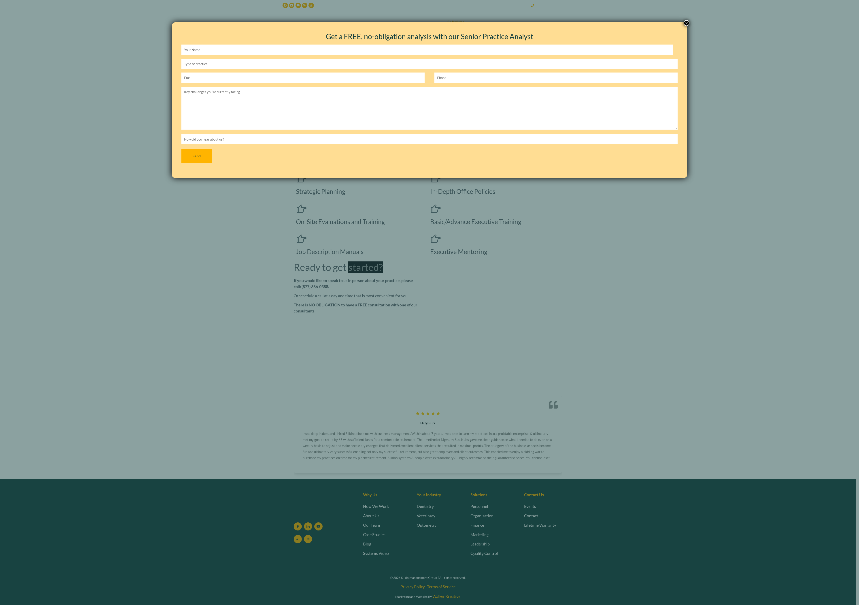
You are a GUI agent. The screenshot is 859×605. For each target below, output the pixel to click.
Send (197, 156)
